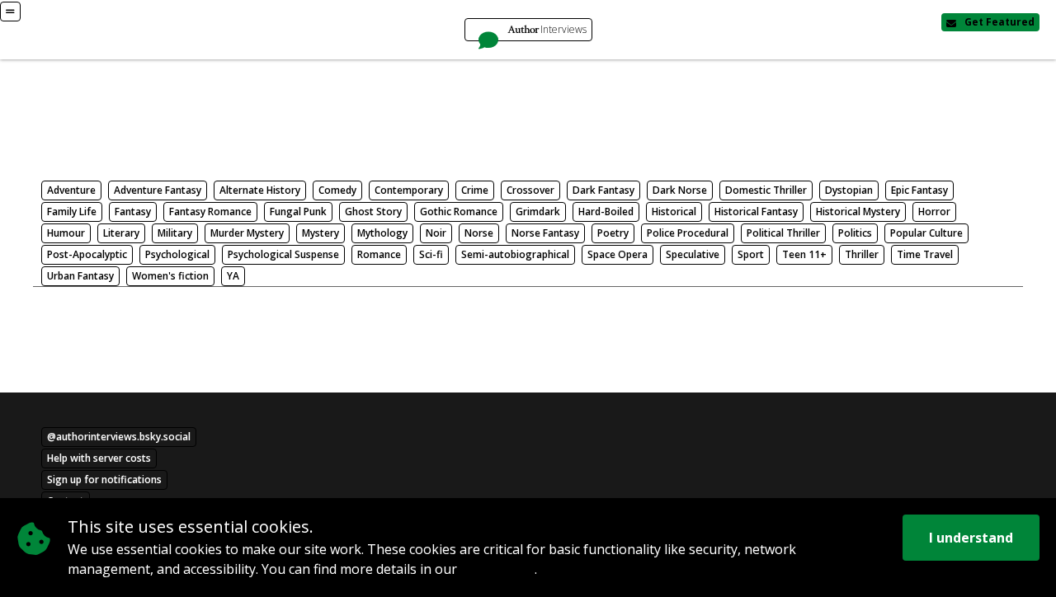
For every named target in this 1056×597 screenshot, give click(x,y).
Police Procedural (687, 233)
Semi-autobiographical (515, 254)
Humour (66, 233)
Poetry (613, 233)
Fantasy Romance (210, 211)
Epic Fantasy (919, 190)
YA (233, 276)
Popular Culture (926, 233)
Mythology (382, 233)
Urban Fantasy (80, 276)
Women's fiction (170, 276)
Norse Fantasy (545, 233)
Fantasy (133, 211)
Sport (751, 254)
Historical (674, 211)
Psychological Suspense (283, 254)
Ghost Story (373, 211)
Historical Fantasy (756, 211)
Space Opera (617, 254)
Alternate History (259, 190)
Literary (121, 233)
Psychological (177, 254)
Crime (474, 190)
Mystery (320, 233)
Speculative (692, 254)
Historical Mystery (858, 211)
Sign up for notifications (104, 479)
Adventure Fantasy (157, 190)
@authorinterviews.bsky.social (119, 437)
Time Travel (925, 254)
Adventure (71, 190)
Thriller (862, 254)
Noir (436, 233)
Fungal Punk (298, 211)
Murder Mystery (247, 233)
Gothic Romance (458, 211)
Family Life (72, 211)
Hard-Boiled (606, 211)
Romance (379, 254)
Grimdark (538, 211)
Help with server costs (99, 458)
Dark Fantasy (603, 190)
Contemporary (409, 190)
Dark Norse (680, 190)
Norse (478, 233)
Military (175, 233)
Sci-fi (431, 254)
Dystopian (849, 190)
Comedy (337, 190)
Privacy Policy (497, 570)
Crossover (530, 190)
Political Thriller (783, 233)
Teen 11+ (804, 254)
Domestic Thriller (766, 190)
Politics (855, 233)
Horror (934, 211)
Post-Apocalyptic (87, 254)
